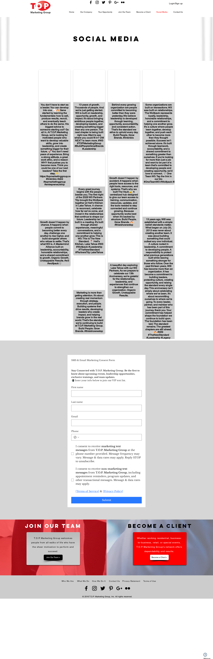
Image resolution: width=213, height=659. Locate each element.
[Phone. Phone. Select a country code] (76, 437)
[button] (88, 12)
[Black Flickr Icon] (123, 2)
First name (77, 387)
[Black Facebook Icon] (91, 2)
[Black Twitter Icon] (103, 2)
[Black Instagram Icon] (97, 2)
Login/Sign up (176, 3)
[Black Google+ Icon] (116, 2)
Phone (75, 431)
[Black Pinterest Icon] (110, 2)
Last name (77, 402)
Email (74, 416)
